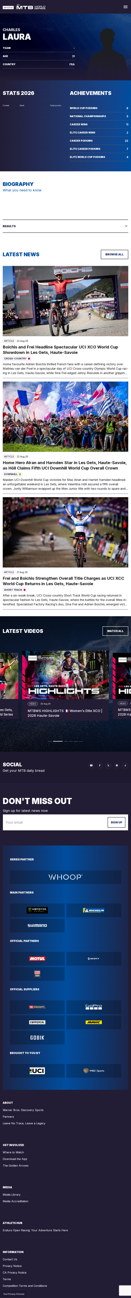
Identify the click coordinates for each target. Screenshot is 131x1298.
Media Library (11, 1194)
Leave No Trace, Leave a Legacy (24, 1123)
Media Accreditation (15, 1201)
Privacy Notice (12, 1266)
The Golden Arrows (15, 1165)
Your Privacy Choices (13, 1294)
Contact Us (10, 1259)
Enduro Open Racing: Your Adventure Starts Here (35, 1230)
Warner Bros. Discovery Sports (23, 1110)
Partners (8, 1116)
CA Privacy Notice (14, 1272)
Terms (7, 1279)
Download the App (15, 1159)
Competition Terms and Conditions (25, 1285)
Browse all (114, 254)
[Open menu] (125, 7)
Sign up (116, 822)
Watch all (115, 631)
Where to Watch (13, 1152)
